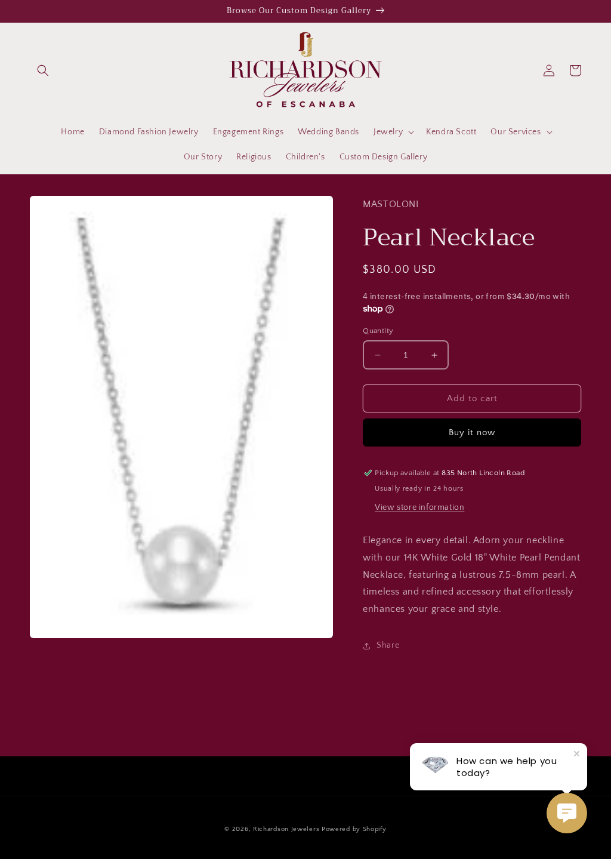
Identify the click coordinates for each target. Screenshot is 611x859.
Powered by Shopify (354, 829)
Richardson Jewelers (286, 829)
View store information (419, 507)
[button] (43, 70)
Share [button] (388, 645)
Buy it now (472, 432)
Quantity (378, 331)
